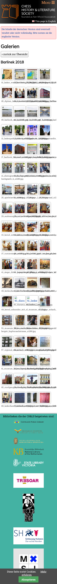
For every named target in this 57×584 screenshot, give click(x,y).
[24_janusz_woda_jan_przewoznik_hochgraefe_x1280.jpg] (45, 172)
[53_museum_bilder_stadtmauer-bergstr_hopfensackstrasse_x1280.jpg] (7, 325)
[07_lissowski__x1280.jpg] (32, 97)
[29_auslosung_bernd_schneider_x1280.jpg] (7, 213)
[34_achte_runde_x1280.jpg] (19, 231)
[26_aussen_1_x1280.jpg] (19, 194)
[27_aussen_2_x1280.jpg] (32, 194)
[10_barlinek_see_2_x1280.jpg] (19, 116)
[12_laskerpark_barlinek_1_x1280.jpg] (45, 116)
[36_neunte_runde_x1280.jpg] (45, 231)
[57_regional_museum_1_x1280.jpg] (7, 346)
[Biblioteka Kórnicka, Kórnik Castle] (28, 443)
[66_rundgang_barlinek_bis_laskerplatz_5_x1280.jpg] (19, 384)
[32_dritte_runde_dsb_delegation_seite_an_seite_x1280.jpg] (45, 213)
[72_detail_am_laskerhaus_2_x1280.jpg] (45, 402)
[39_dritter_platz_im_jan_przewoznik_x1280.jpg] (32, 250)
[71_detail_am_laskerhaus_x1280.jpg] (32, 402)
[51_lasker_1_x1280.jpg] (32, 300)
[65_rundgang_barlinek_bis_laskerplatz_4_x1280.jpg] (7, 384)
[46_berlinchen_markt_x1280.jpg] (19, 287)
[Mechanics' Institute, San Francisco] (28, 432)
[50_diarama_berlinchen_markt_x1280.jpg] (19, 300)
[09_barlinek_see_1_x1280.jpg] (7, 116)
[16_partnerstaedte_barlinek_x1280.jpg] (45, 135)
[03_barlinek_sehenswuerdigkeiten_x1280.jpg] (32, 79)
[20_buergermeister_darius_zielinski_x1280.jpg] (45, 153)
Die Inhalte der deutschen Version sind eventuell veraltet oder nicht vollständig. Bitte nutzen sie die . (27, 33)
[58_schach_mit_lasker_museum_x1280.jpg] (19, 346)
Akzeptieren (28, 579)
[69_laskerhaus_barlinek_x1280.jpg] (7, 402)
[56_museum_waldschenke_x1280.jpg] (45, 325)
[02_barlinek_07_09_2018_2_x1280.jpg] (19, 79)
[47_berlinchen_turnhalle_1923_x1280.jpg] (32, 287)
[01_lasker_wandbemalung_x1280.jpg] (7, 79)
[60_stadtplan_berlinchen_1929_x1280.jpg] (45, 346)
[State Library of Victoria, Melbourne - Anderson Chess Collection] (28, 468)
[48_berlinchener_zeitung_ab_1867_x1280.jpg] (45, 287)
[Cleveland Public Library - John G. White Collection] (28, 423)
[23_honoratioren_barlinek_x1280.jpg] (32, 172)
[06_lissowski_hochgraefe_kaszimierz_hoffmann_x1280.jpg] (19, 97)
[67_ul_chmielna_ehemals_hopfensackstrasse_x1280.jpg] (32, 384)
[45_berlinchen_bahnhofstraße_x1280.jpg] (7, 287)
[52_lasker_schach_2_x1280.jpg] (45, 306)
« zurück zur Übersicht (15, 54)
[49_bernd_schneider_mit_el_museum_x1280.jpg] (7, 306)
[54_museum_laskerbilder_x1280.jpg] (19, 325)
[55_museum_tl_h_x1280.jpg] (32, 325)
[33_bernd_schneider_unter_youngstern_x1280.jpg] (7, 231)
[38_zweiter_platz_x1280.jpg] (19, 250)
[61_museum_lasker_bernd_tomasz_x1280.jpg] (7, 365)
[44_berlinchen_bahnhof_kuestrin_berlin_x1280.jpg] (45, 269)
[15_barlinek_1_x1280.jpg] (32, 135)
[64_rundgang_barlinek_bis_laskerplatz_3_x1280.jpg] (45, 365)
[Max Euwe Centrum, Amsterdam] (28, 522)
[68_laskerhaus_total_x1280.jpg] (45, 384)
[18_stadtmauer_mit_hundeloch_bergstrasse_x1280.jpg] (19, 153)
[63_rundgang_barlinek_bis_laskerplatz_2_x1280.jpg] (32, 365)
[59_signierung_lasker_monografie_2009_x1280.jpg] (32, 346)
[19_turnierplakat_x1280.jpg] (32, 153)
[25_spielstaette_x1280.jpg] (7, 194)
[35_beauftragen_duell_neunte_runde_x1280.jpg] (32, 231)
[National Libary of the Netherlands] (28, 453)
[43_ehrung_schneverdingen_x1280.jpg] (32, 269)
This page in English (45, 21)
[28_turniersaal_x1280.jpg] (45, 194)
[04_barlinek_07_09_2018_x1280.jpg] (45, 79)
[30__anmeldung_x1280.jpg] (19, 213)
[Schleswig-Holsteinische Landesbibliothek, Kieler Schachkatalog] (28, 543)
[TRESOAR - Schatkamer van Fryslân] (28, 486)
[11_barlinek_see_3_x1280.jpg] (32, 116)
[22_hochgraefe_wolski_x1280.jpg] (19, 172)
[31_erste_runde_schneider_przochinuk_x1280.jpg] (32, 213)
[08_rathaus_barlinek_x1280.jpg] (45, 97)
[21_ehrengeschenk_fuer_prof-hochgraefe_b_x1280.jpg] (7, 172)
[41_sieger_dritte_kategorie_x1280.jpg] (7, 269)
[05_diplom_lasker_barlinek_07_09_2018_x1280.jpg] (7, 97)
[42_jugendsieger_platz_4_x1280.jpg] (19, 269)
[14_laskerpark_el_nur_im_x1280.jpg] (19, 135)
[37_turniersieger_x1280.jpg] (7, 250)
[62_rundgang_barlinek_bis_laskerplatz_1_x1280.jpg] (19, 365)
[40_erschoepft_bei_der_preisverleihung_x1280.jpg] (45, 250)
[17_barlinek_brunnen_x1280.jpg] (7, 153)
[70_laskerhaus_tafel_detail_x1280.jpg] (19, 402)
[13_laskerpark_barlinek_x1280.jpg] (7, 135)
